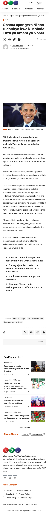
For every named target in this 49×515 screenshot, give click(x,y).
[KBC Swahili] (11, 2)
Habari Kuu (9, 20)
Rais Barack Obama (35, 319)
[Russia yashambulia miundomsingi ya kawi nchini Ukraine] (38, 366)
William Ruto (37, 434)
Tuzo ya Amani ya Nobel (13, 322)
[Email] (9, 39)
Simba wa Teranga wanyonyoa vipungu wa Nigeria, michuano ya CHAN (15, 385)
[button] (26, 3)
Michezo (17, 380)
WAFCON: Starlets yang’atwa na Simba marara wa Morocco (16, 416)
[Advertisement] (24, 76)
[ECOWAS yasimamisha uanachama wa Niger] (38, 401)
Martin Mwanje (17, 46)
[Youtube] (5, 477)
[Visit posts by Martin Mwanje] (5, 47)
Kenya (25, 434)
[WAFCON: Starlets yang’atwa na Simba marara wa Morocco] (38, 416)
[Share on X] (5, 39)
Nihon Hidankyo (19, 319)
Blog (10, 15)
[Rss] (15, 477)
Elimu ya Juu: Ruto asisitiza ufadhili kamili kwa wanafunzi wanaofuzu (22, 268)
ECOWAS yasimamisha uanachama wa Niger (13, 401)
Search (41, 342)
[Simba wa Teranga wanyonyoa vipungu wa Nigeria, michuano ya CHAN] (38, 383)
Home (5, 15)
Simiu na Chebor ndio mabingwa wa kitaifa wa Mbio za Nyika (24, 287)
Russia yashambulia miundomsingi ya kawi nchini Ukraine (16, 368)
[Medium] (10, 477)
